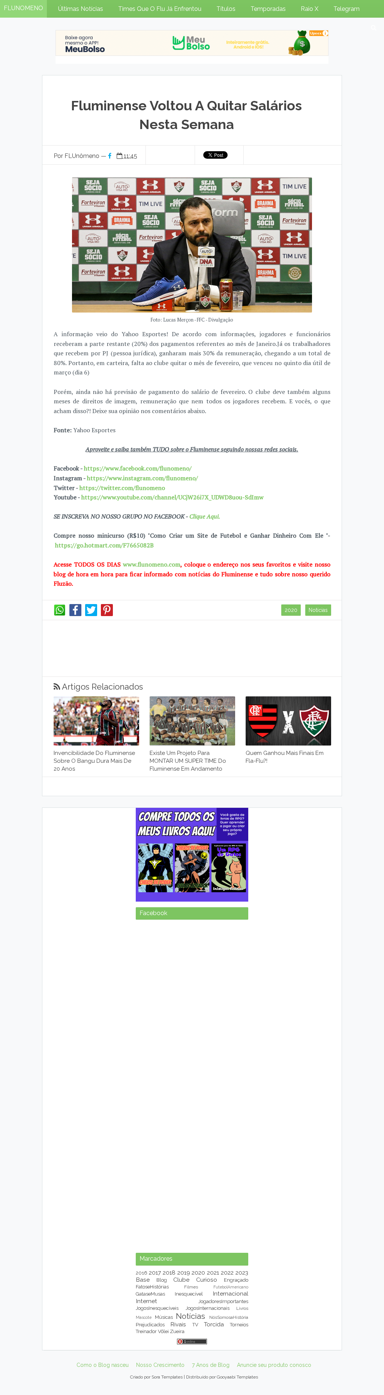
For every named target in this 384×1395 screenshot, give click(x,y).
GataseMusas (150, 1294)
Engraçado (236, 1280)
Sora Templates (167, 1377)
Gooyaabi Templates (237, 1377)
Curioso (206, 1279)
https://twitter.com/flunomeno (122, 488)
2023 (242, 1272)
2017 (155, 1272)
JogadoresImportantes (223, 1301)
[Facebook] (75, 614)
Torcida (214, 1324)
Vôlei (163, 1331)
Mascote (144, 1317)
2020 (291, 610)
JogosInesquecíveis (157, 1308)
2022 (227, 1272)
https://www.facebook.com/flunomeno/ (138, 468)
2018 (169, 1272)
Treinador (146, 1331)
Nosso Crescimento (160, 1365)
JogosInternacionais (208, 1308)
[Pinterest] (107, 614)
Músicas (164, 1317)
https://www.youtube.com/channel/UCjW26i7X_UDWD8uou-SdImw (172, 497)
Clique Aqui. (204, 516)
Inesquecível (189, 1294)
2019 (183, 1272)
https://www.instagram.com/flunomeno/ (142, 478)
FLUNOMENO (23, 8)
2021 (213, 1272)
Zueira (177, 1331)
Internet (146, 1301)
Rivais (178, 1324)
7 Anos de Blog (211, 1365)
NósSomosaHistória (228, 1317)
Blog (161, 1280)
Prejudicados (150, 1324)
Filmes (191, 1287)
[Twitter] (91, 614)
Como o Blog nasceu (102, 1365)
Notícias (318, 610)
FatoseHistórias (152, 1287)
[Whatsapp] (60, 614)
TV (195, 1324)
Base (143, 1279)
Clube (181, 1279)
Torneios (239, 1324)
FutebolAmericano (230, 1287)
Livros (242, 1308)
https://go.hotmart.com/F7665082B (104, 545)
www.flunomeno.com (151, 564)
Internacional (230, 1293)
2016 (141, 1273)
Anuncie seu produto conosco (274, 1365)
